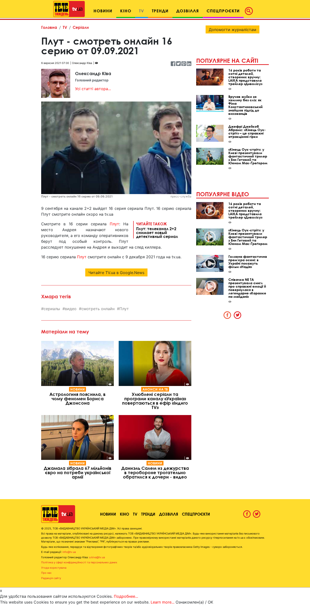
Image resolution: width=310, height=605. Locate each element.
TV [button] (141, 10)
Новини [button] (102, 10)
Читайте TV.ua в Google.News (116, 272)
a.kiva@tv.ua (97, 557)
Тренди (148, 514)
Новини (77, 389)
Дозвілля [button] (187, 10)
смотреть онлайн (98, 308)
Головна (49, 27)
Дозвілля (168, 514)
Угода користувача (53, 567)
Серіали (81, 27)
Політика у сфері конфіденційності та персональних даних (79, 562)
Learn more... (162, 602)
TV (65, 27)
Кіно (124, 514)
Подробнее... (126, 596)
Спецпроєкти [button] (223, 10)
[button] (250, 11)
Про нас (46, 572)
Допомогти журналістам (232, 29)
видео (71, 308)
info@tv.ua (69, 552)
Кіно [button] (125, 10)
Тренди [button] (160, 10)
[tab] (227, 315)
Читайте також (157, 229)
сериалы (52, 308)
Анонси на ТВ (155, 389)
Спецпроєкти (196, 514)
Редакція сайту (51, 578)
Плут (114, 223)
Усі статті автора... (93, 88)
